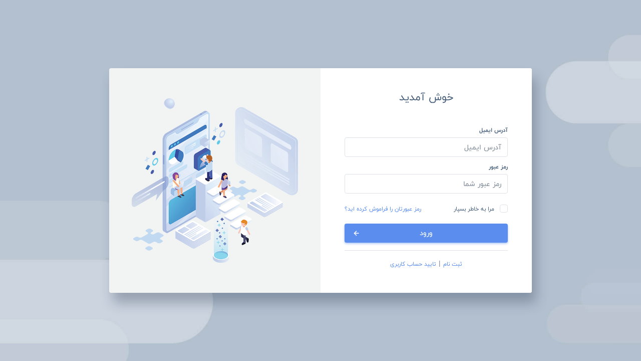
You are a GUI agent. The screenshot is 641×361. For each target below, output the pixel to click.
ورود (426, 233)
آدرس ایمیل (493, 130)
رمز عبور (498, 166)
